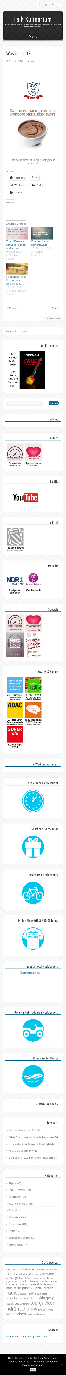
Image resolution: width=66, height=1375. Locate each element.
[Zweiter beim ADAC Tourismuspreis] (15, 724)
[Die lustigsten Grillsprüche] (33, 656)
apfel (8, 1269)
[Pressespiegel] (15, 551)
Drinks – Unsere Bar (17, 1190)
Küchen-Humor (53, 319)
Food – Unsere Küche (18, 1203)
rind (30, 1293)
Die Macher (36, 1130)
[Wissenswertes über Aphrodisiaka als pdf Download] (33, 466)
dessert (40, 1269)
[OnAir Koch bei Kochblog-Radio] (33, 594)
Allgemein (13, 1183)
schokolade (12, 1298)
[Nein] (61, 1364)
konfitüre (30, 1281)
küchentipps (13, 1284)
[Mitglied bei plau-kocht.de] (33, 724)
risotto (37, 1293)
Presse (12, 1231)
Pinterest (52, 4)
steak (10, 1303)
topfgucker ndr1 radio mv (30, 1306)
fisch (10, 1273)
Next (56, 308)
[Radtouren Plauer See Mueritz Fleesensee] (33, 893)
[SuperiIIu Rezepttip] (15, 749)
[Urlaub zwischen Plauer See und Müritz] (33, 1076)
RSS (59, 4)
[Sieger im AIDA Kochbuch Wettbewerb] (33, 700)
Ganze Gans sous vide (27, 1151)
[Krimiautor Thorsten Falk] (25, 388)
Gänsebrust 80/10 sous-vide (45, 1157)
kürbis (25, 1284)
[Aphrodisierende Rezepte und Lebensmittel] (33, 631)
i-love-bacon (47, 1278)
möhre (50, 1285)
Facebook (39, 4)
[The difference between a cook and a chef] (17, 233)
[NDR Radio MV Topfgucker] (15, 594)
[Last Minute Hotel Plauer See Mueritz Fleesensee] (33, 801)
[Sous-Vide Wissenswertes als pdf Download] (15, 466)
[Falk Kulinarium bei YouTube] (25, 507)
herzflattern (26, 1278)
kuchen (53, 1281)
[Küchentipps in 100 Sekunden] (15, 656)
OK (33, 1369)
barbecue (28, 1269)
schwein (24, 1298)
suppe (19, 1303)
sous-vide (37, 1298)
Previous (12, 308)
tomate (26, 1304)
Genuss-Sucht (15, 1217)
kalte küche (19, 1281)
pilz (33, 1288)
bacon (16, 1269)
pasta (26, 1288)
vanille (50, 1310)
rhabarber (22, 1294)
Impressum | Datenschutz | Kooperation (26, 1336)
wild (45, 1314)
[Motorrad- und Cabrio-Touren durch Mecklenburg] (33, 1030)
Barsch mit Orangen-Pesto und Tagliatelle (36, 1144)
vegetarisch (16, 1314)
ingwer (9, 1281)
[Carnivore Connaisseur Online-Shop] (33, 939)
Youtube (45, 4)
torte (40, 1310)
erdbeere (51, 1269)
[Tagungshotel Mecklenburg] (33, 985)
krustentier (42, 1281)
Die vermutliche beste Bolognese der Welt (40, 1137)
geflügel (10, 1278)
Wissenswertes (16, 1244)
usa (45, 1309)
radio (12, 1293)
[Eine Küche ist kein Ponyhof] (42, 233)
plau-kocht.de (44, 1288)
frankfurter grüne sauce (28, 1274)
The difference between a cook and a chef (16, 245)
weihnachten (35, 1314)
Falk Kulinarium (33, 19)
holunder (35, 1278)
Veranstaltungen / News (19, 1237)
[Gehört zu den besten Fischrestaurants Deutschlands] (15, 700)
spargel (50, 1298)
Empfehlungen (15, 1196)
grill (17, 1278)
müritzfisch (13, 1288)
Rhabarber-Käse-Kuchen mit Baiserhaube (17, 280)
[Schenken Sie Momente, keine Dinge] (33, 847)
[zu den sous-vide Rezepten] (15, 631)
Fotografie (13, 1210)
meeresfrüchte (37, 1284)
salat (44, 1293)
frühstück (48, 1273)
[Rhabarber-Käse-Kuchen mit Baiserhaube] (17, 269)
